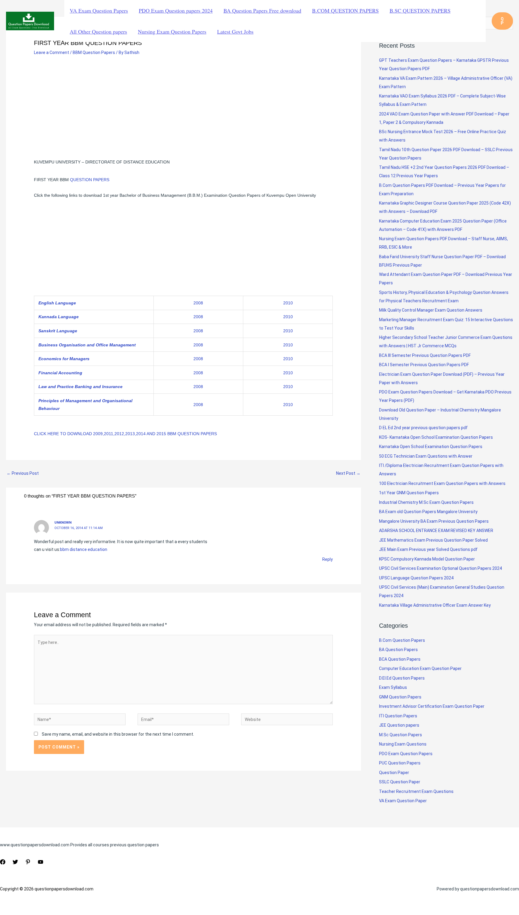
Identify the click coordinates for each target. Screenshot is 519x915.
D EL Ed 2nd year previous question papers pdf (423, 427)
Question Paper (394, 772)
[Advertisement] (183, 106)
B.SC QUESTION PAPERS (420, 10)
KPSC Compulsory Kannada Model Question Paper (427, 559)
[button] (502, 21)
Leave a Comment (51, 52)
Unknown (62, 523)
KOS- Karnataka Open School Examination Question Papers (436, 437)
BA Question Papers (398, 649)
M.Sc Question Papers (400, 734)
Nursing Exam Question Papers (172, 31)
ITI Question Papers (398, 715)
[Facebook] (2, 862)
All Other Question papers (98, 31)
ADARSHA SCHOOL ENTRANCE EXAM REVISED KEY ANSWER (436, 530)
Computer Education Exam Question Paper (420, 668)
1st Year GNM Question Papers (409, 492)
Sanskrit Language (57, 330)
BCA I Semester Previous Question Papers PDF (424, 364)
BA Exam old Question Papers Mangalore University (428, 511)
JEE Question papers (399, 725)
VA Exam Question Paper (403, 800)
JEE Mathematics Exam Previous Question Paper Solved (433, 540)
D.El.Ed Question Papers (402, 678)
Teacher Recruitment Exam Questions (416, 791)
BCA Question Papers (399, 659)
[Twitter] (15, 862)
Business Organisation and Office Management (87, 344)
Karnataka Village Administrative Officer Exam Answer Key (435, 605)
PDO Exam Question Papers (405, 753)
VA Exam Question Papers (99, 10)
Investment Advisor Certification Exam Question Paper (431, 706)
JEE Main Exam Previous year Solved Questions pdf (428, 549)
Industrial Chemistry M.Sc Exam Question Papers (426, 502)
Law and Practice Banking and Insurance (80, 386)
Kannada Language (58, 316)
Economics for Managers (64, 358)
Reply (327, 559)
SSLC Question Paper (399, 781)
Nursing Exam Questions (402, 744)
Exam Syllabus (393, 687)
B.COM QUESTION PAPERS (345, 10)
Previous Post (23, 473)
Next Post (348, 473)
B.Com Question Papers (402, 640)
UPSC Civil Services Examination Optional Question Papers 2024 (440, 568)
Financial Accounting (60, 372)
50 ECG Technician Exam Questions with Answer (425, 456)
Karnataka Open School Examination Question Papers (430, 446)
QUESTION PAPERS (89, 179)
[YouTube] (40, 862)
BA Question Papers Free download (262, 10)
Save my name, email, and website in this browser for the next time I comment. (118, 734)
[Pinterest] (28, 862)
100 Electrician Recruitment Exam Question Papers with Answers (442, 483)
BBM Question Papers (94, 52)
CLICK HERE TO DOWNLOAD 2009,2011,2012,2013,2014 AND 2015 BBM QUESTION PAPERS (125, 433)
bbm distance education (83, 549)
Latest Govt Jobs (235, 31)
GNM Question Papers (400, 697)
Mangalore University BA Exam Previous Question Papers (434, 521)
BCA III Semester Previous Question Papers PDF (425, 355)
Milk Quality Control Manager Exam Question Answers (430, 310)
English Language (57, 303)
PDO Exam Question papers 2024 (176, 10)
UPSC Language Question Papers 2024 (416, 578)
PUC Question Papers (399, 763)
